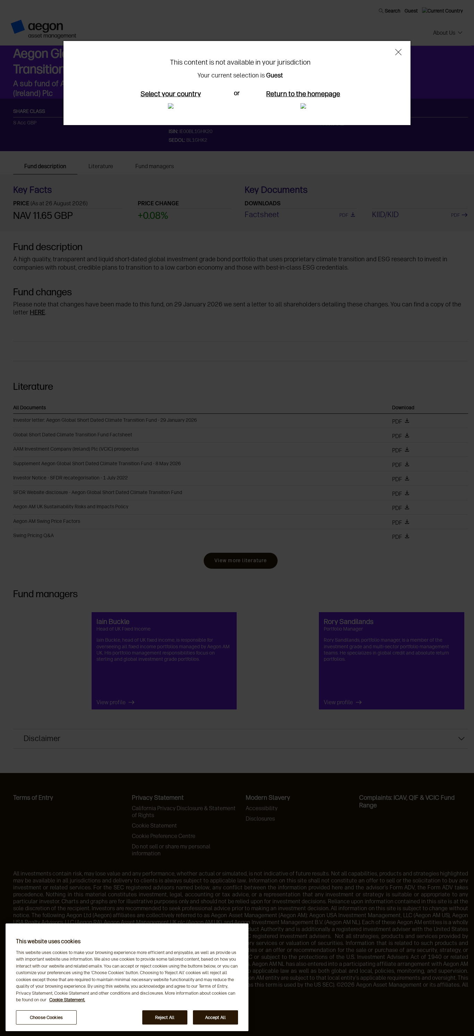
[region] (127, 977)
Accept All (215, 1017)
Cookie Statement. (67, 1000)
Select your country (171, 94)
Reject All (165, 1017)
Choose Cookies (46, 1017)
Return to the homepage (303, 94)
